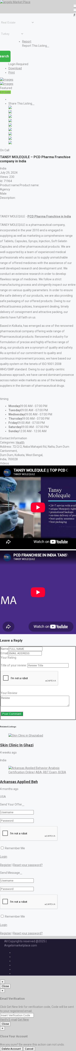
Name (5, 648)
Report (26, 41)
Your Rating (8, 657)
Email (4, 653)
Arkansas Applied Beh (19, 782)
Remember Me (14, 848)
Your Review (9, 693)
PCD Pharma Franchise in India (49, 216)
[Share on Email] (10, 143)
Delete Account (11, 1048)
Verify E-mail (8, 1019)
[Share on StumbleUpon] (10, 138)
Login (3, 856)
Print (11, 72)
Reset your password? (28, 865)
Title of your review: (14, 665)
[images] (6, 79)
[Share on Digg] (10, 121)
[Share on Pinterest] (10, 130)
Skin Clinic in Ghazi (17, 745)
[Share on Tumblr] (10, 134)
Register (5, 865)
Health (20, 442)
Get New (23, 1019)
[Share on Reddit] (10, 125)
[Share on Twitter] (10, 112)
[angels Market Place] (15, 2)
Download (15, 68)
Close (5, 986)
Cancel (29, 1048)
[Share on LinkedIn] (10, 116)
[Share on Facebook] (10, 108)
